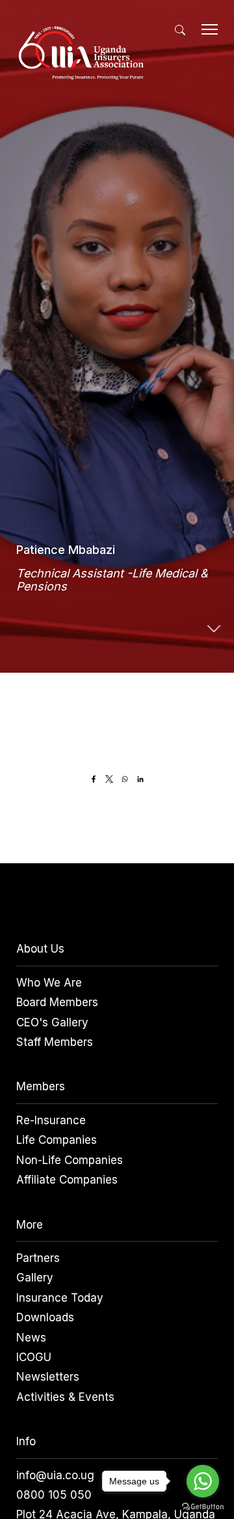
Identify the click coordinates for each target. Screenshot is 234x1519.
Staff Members (54, 1042)
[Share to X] (109, 779)
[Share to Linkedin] (140, 779)
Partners (38, 1258)
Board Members (57, 1002)
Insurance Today (59, 1297)
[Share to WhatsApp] (125, 779)
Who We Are (49, 982)
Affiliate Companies (67, 1179)
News (31, 1337)
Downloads (45, 1317)
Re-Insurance (51, 1120)
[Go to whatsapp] (203, 1481)
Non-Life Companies (69, 1160)
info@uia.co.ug (55, 1475)
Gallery (34, 1277)
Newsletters (47, 1376)
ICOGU (33, 1357)
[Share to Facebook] (93, 779)
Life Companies (56, 1139)
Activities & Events (65, 1397)
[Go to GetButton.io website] (203, 1506)
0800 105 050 (54, 1494)
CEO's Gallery (52, 1022)
